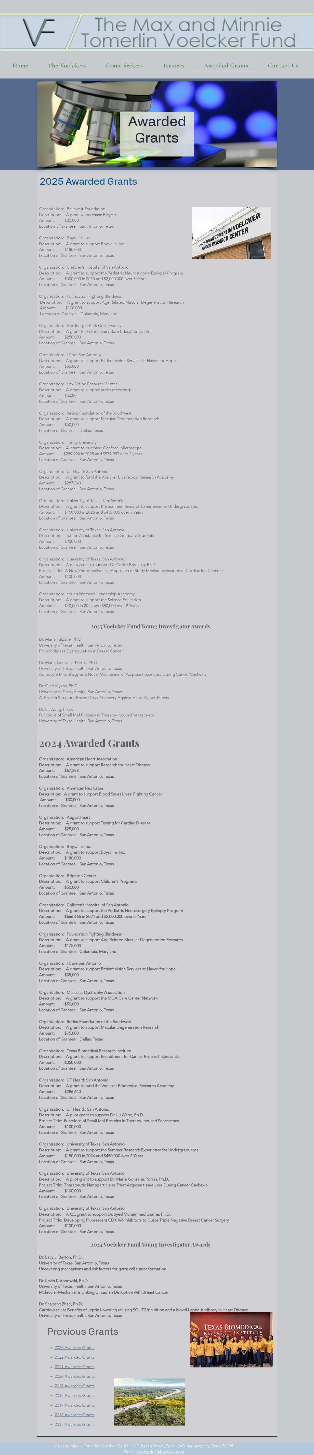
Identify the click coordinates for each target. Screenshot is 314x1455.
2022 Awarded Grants (74, 1357)
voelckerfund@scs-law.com (160, 1451)
